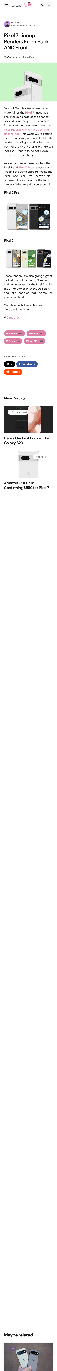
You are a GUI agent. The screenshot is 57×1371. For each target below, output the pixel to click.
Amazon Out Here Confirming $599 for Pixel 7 (26, 485)
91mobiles (13, 317)
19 (12, 57)
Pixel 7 (14, 340)
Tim (17, 22)
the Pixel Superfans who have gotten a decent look (27, 129)
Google (37, 333)
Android (16, 333)
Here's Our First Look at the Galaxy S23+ (26, 440)
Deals (12, 1348)
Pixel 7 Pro (25, 167)
